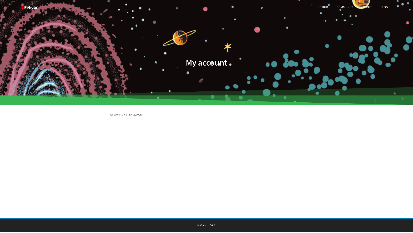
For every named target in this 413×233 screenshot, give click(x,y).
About (367, 7)
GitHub (322, 7)
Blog (384, 7)
